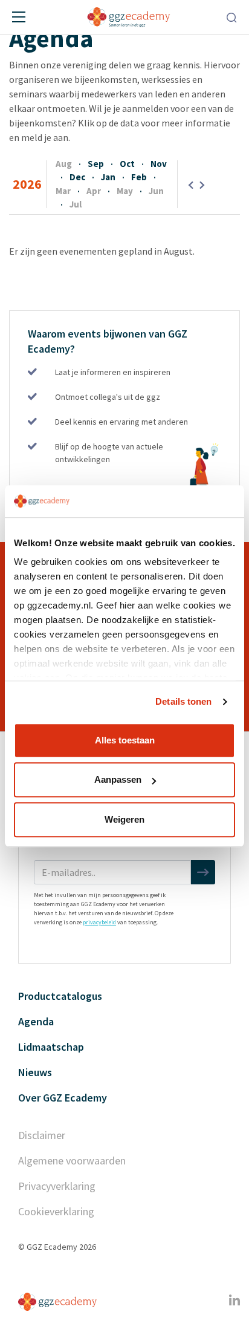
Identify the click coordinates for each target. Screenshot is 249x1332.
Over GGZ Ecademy (62, 1098)
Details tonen (183, 701)
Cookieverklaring (56, 1211)
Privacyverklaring (56, 1186)
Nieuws (35, 1072)
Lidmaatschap (51, 1047)
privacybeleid (99, 922)
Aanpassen (117, 779)
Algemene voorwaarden (72, 1160)
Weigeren (124, 819)
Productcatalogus (60, 996)
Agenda (36, 1021)
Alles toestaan (125, 740)
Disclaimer (41, 1135)
